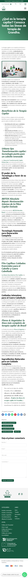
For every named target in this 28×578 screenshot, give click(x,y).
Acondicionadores (6, 517)
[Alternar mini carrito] (25, 4)
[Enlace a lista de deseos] (20, 4)
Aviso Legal (5, 527)
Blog (16, 516)
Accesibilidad (5, 535)
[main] (4, 8)
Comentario (5, 461)
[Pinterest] (15, 414)
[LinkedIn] (9, 414)
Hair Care (17, 431)
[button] (24, 574)
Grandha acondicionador (9, 422)
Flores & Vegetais (19, 329)
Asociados (17, 514)
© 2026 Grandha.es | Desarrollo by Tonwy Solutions (12, 561)
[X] (6, 414)
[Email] (24, 414)
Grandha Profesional (8, 428)
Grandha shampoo (7, 431)
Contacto (17, 518)
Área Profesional (5, 4)
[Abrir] (25, 8)
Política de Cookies (7, 533)
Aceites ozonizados (7, 512)
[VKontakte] (21, 414)
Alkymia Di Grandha (7, 519)
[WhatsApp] (12, 414)
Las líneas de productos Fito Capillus (12, 275)
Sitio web (4, 455)
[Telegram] (18, 414)
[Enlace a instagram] (22, 494)
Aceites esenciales (7, 510)
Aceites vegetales (6, 515)
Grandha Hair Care (7, 425)
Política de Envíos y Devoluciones (7, 530)
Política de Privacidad (7, 525)
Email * (3, 448)
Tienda (17, 512)
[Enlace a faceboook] (19, 494)
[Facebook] (3, 414)
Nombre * (4, 442)
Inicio (16, 510)
